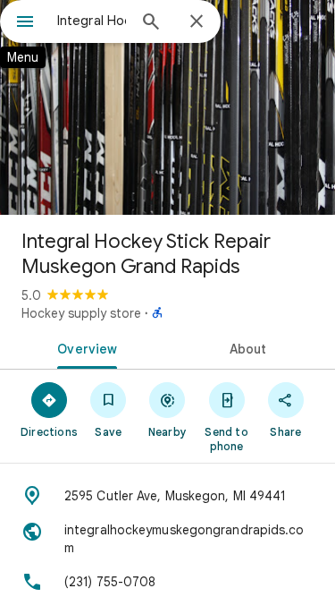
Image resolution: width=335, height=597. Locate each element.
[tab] (84, 347)
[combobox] (91, 20)
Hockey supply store (81, 313)
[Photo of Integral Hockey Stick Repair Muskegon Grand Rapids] (167, 107)
